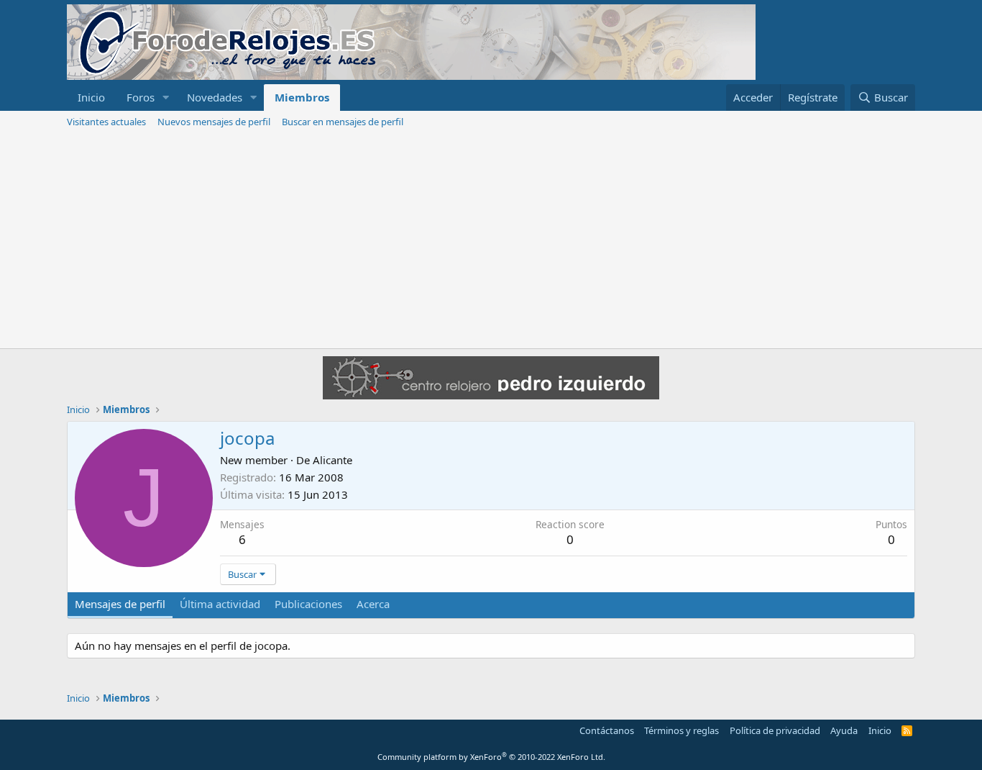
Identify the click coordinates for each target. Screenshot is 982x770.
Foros (141, 97)
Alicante (332, 460)
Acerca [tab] (373, 604)
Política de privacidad (775, 730)
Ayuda (844, 730)
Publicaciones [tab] (308, 604)
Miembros (302, 97)
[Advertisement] (491, 240)
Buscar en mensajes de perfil (342, 121)
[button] (166, 97)
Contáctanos (606, 730)
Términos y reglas (681, 730)
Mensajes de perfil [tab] (120, 604)
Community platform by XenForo (491, 756)
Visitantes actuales (106, 121)
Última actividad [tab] (220, 604)
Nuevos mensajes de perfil (213, 121)
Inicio (91, 97)
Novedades (214, 97)
